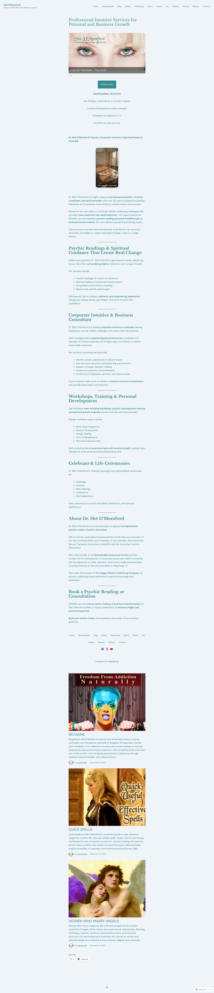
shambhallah (82, 762)
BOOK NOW (107, 84)
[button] (143, 51)
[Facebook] (102, 649)
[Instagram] (107, 649)
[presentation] (107, 186)
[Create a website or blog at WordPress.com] (107, 987)
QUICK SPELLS (80, 829)
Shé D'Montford (12, 4)
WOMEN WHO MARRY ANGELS (94, 921)
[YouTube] (111, 649)
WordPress (114, 661)
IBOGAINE (77, 734)
